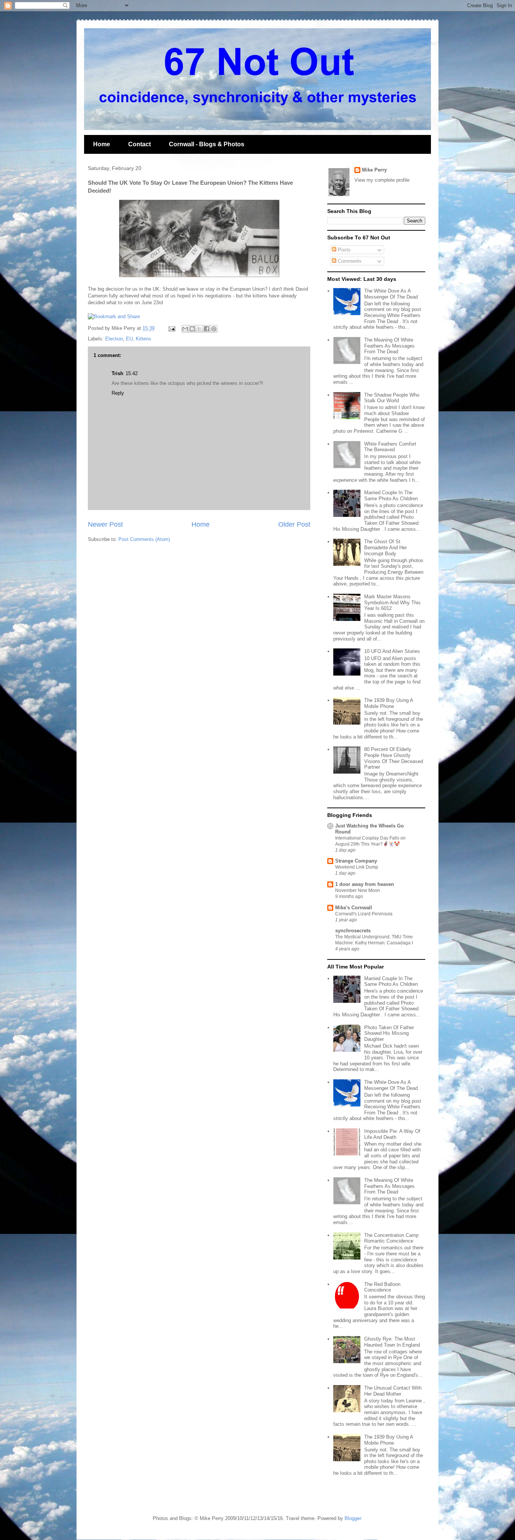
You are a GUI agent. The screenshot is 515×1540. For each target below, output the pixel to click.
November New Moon (357, 890)
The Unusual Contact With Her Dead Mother (393, 1391)
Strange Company (356, 861)
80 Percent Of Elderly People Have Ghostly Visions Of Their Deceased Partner (393, 758)
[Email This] (185, 329)
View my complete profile (381, 180)
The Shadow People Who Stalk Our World (391, 398)
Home (101, 144)
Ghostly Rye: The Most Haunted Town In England (392, 1342)
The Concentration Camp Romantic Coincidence (391, 1238)
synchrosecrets (353, 930)
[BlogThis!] (192, 329)
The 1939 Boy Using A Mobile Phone (388, 703)
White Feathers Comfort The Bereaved (390, 447)
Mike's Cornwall (353, 907)
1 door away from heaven (364, 884)
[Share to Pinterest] (214, 329)
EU (129, 339)
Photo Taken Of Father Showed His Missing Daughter (389, 1033)
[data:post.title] (114, 316)
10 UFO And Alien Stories (392, 651)
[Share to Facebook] (206, 329)
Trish (117, 373)
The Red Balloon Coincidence (382, 1287)
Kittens (143, 339)
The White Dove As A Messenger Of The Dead (391, 294)
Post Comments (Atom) (144, 539)
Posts (343, 250)
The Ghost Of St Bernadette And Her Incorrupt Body (385, 547)
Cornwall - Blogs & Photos (206, 144)
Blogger (353, 1518)
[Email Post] (171, 328)
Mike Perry (374, 170)
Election (114, 339)
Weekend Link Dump (356, 867)
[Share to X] (199, 329)
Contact (139, 144)
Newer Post (105, 524)
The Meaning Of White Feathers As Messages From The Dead (389, 345)
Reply (118, 393)
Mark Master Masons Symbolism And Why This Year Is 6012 (392, 602)
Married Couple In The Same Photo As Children (391, 495)
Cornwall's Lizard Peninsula (363, 913)
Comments (349, 261)
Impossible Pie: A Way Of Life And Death (392, 1134)
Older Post (294, 524)
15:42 (132, 373)
